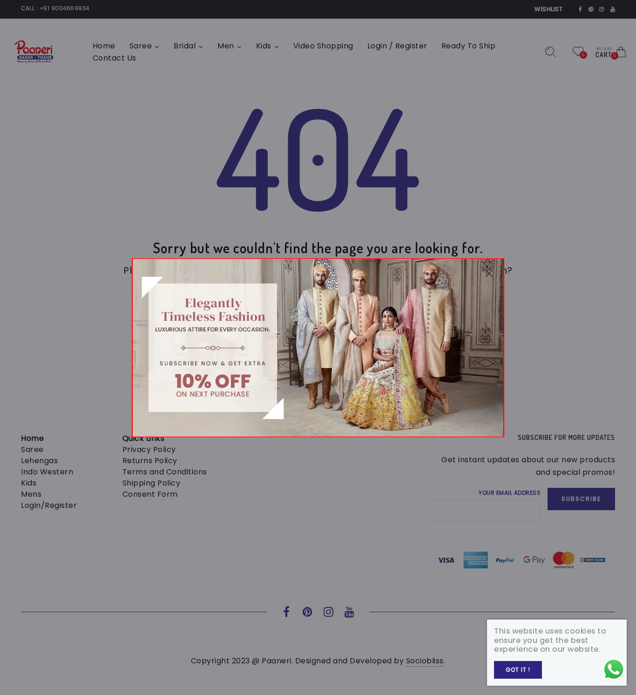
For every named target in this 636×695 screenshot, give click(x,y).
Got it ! (518, 670)
